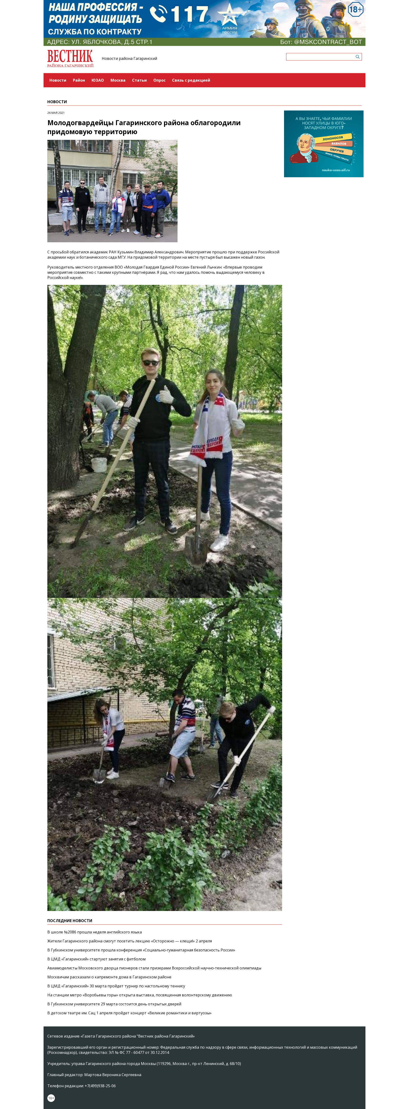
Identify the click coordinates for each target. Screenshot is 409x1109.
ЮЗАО (98, 80)
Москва (118, 80)
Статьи (139, 80)
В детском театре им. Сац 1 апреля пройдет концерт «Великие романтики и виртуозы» (129, 1013)
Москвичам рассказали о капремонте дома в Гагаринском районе (109, 977)
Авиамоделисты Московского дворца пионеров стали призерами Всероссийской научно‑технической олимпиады (154, 968)
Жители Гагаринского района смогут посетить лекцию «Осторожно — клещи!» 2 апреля (129, 941)
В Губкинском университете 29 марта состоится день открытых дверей (114, 1004)
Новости (57, 80)
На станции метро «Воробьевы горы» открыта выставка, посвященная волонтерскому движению (139, 995)
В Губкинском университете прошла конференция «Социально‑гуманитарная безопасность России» (141, 950)
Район (79, 80)
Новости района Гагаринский (129, 58)
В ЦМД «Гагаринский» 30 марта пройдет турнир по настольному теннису (116, 986)
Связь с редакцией (191, 80)
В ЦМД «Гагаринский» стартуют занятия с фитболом (96, 959)
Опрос (159, 80)
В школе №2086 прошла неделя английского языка (94, 932)
